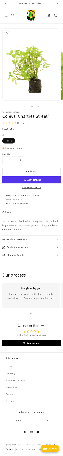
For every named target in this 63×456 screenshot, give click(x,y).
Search (9, 394)
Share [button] (8, 211)
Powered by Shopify (35, 445)
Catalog (10, 401)
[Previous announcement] (5, 3)
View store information (17, 203)
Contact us (11, 387)
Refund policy (31, 449)
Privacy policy (51, 445)
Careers (10, 366)
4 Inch (9, 140)
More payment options (31, 187)
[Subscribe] (46, 420)
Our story (10, 373)
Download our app (15, 380)
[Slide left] (24, 106)
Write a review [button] (31, 343)
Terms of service (16, 449)
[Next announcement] (57, 3)
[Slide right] (38, 106)
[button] (6, 15)
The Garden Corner (19, 445)
